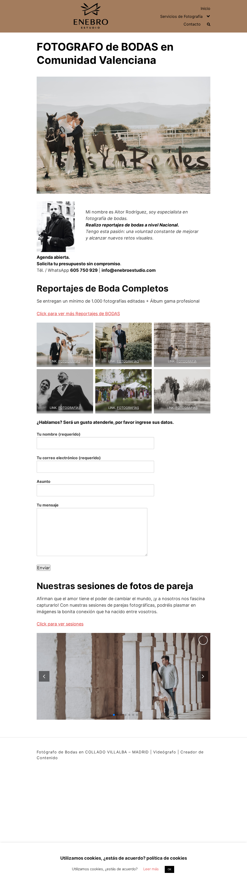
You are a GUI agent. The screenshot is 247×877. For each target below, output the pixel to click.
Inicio (205, 8)
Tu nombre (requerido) (59, 434)
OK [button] (169, 869)
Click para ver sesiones (60, 623)
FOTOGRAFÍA (187, 361)
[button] (202, 676)
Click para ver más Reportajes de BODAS (78, 313)
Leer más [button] (151, 869)
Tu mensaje (48, 505)
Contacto (192, 24)
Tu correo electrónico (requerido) (69, 457)
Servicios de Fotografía (181, 16)
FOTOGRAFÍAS (69, 361)
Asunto (43, 481)
